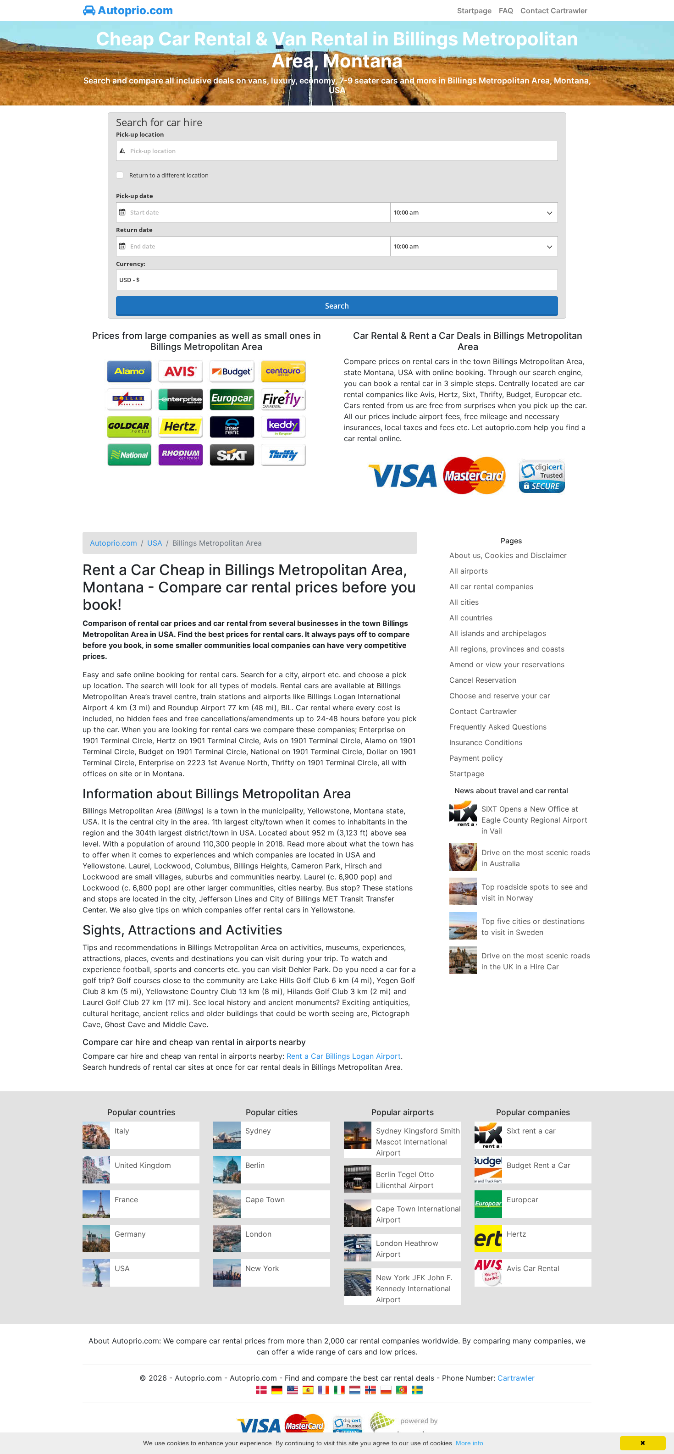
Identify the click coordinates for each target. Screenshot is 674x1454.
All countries (470, 617)
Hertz (516, 1233)
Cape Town (265, 1199)
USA (122, 1268)
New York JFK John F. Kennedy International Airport (414, 1288)
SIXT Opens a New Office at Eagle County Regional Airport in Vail (534, 819)
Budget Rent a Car (538, 1165)
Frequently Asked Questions (498, 726)
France (126, 1199)
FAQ (506, 10)
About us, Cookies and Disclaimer (508, 555)
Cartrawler (516, 1377)
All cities (464, 602)
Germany (130, 1233)
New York (262, 1268)
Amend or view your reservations (506, 664)
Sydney (258, 1130)
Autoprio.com (134, 10)
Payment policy (476, 758)
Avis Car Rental (533, 1268)
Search (337, 306)
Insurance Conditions (485, 742)
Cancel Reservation (482, 680)
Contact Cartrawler (553, 10)
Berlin (255, 1165)
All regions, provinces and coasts (506, 648)
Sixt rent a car (531, 1130)
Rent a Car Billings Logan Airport (344, 1056)
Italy (122, 1130)
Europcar (522, 1199)
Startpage (474, 10)
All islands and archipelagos (497, 633)
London (258, 1233)
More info (469, 1443)
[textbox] (337, 151)
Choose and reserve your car (499, 695)
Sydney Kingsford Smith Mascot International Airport (418, 1141)
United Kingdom (143, 1165)
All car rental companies (491, 586)
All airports (468, 570)
